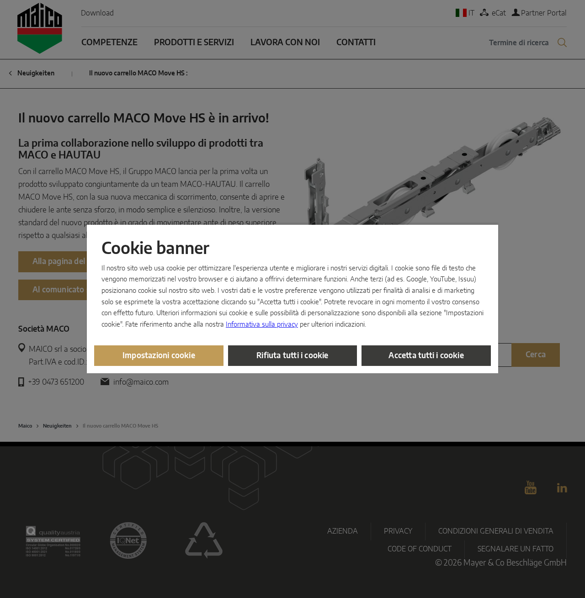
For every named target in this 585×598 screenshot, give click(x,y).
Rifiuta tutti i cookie (292, 356)
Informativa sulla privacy (262, 324)
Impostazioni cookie (158, 356)
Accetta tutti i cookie (425, 356)
